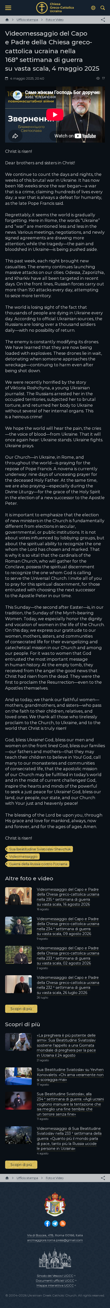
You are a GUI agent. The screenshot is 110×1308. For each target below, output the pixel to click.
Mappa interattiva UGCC (55, 1285)
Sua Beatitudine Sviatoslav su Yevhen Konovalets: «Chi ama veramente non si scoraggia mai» (70, 1074)
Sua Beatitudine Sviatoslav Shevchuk (40, 849)
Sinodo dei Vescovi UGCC (55, 1276)
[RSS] (63, 1223)
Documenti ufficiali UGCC (55, 1280)
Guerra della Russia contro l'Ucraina (38, 864)
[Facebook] (47, 1223)
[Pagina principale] (7, 20)
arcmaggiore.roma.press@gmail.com (55, 1240)
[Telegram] (55, 1223)
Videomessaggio (23, 856)
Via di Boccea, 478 (40, 1235)
